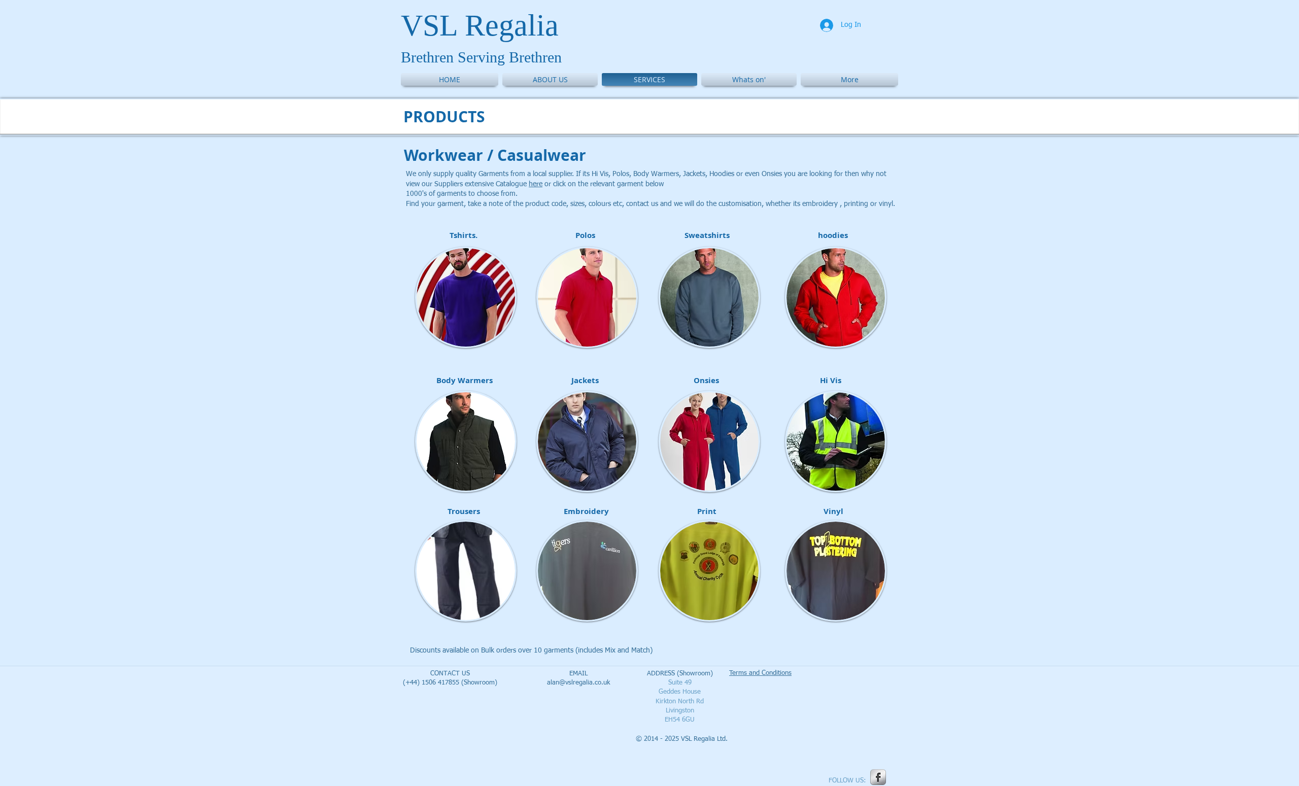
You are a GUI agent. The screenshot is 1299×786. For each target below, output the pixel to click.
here (535, 184)
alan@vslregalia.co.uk (578, 682)
